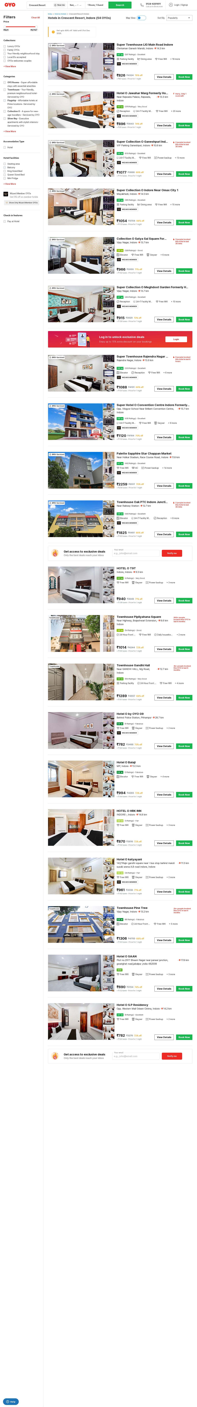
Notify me (172, 553)
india (50, 14)
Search (120, 5)
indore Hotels (60, 14)
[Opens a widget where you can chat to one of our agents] (11, 1402)
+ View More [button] (9, 66)
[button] (35, 17)
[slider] (4, 27)
